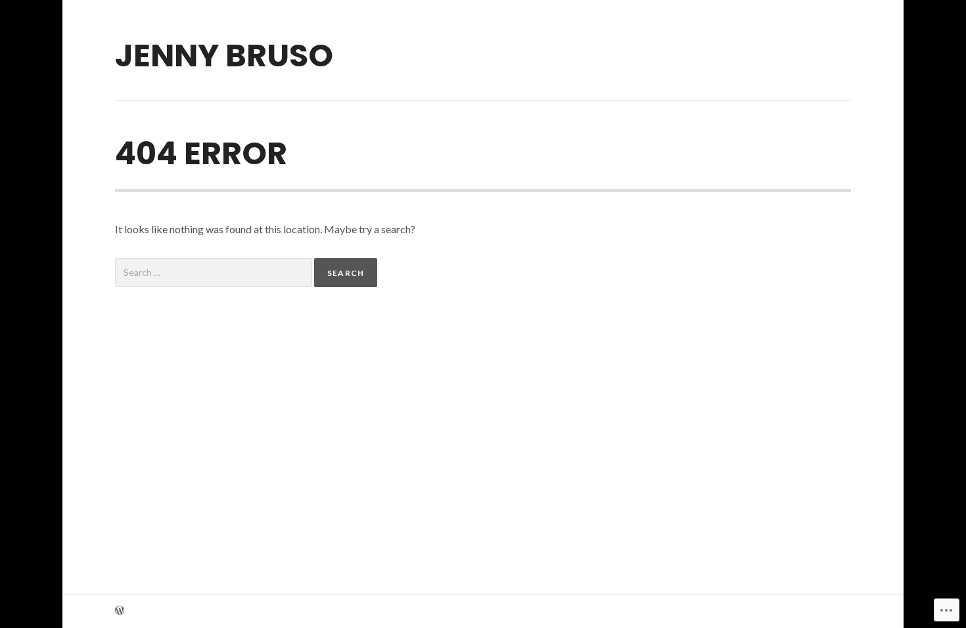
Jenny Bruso (224, 56)
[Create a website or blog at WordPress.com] (119, 611)
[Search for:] (214, 272)
